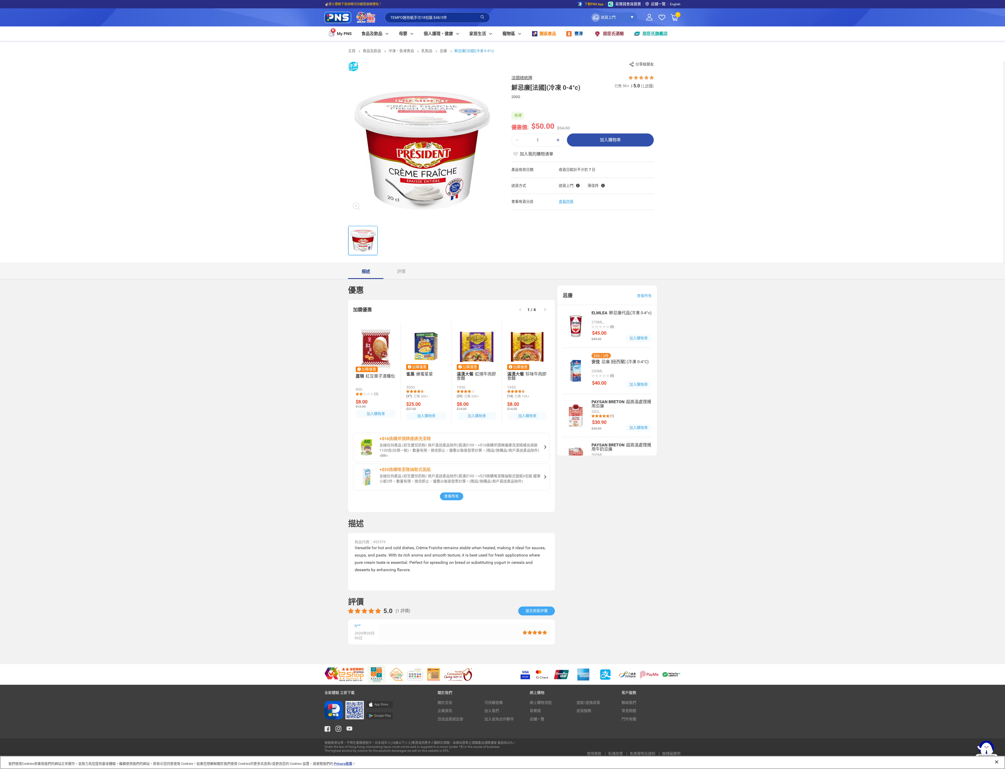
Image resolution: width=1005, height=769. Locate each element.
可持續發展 (493, 702)
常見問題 (629, 711)
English (675, 4)
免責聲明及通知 (643, 753)
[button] (613, 17)
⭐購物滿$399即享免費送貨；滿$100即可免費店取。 (362, 4)
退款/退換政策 (588, 702)
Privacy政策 (343, 764)
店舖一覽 (658, 4)
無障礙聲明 (671, 753)
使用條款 (594, 753)
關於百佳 (445, 702)
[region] (502, 762)
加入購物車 (610, 139)
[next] (545, 310)
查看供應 (566, 201)
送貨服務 (584, 711)
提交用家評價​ (537, 611)
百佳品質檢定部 (450, 719)
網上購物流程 (541, 702)
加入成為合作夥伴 (499, 719)
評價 (401, 271)
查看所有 (451, 496)
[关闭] (996, 762)
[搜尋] (482, 17)
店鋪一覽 (537, 719)
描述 (366, 271)
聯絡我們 (629, 702)
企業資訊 (445, 711)
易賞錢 (535, 711)
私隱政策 (616, 753)
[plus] (558, 140)
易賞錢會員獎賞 (628, 4)
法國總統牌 (521, 77)
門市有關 (629, 719)
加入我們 (491, 711)
